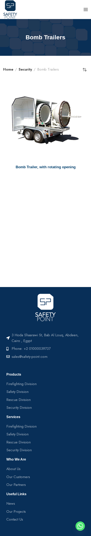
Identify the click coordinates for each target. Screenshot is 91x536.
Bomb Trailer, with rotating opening (46, 167)
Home (8, 69)
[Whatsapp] (80, 526)
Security (25, 69)
